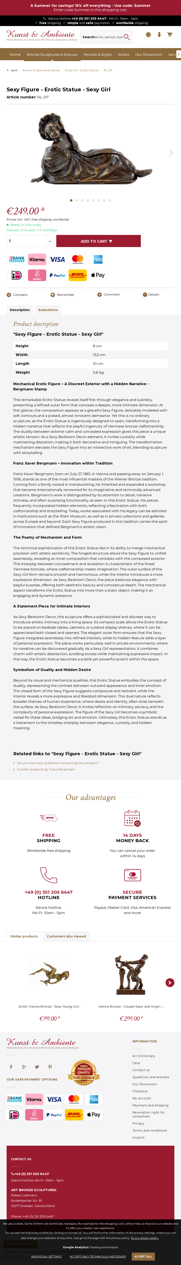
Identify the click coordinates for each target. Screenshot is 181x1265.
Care (136, 1063)
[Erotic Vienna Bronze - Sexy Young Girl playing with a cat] (49, 974)
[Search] (126, 37)
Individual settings (46, 1256)
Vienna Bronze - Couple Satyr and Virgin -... (131, 1006)
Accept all (143, 1256)
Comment (111, 294)
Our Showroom (144, 1084)
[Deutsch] (148, 34)
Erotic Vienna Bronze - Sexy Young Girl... (50, 1006)
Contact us (141, 1070)
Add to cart (95, 241)
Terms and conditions (149, 1130)
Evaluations (48, 310)
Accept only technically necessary (98, 1256)
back (14, 70)
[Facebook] (11, 1067)
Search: (89, 37)
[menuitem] (106, 37)
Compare (19, 295)
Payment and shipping (150, 1105)
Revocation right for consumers (148, 1114)
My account (141, 1098)
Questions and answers (150, 1077)
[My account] (159, 34)
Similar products (24, 936)
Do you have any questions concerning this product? (57, 763)
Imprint (138, 1137)
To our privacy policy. (145, 1238)
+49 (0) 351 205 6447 (89, 19)
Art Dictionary (143, 1056)
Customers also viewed (66, 936)
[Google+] (24, 1067)
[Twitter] (37, 1067)
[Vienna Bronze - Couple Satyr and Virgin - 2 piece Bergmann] (131, 974)
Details (153, 294)
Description (20, 310)
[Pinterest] (50, 1067)
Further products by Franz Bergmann (45, 769)
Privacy (138, 1123)
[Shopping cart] (170, 34)
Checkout (140, 1091)
